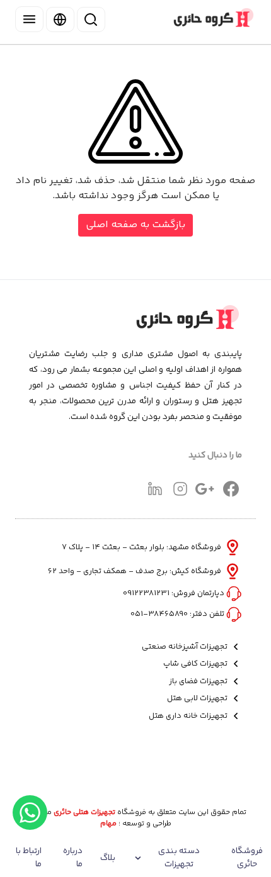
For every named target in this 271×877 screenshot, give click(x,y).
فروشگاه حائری (247, 857)
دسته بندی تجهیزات (179, 857)
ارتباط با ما (29, 857)
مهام (108, 824)
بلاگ (107, 858)
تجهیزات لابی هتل (198, 699)
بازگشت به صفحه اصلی (135, 225)
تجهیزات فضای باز (199, 682)
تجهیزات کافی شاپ (196, 664)
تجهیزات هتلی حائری (84, 812)
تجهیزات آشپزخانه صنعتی (185, 647)
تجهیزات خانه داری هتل (189, 716)
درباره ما (73, 857)
